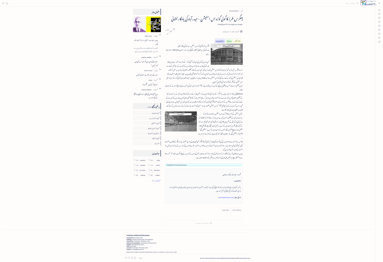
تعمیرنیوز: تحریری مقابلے (153, 128)
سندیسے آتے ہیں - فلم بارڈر (150, 84)
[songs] (150, 80)
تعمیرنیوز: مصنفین (155, 123)
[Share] (168, 31)
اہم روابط (156, 143)
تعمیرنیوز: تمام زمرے (154, 118)
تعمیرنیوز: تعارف (155, 113)
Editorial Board (149, 252)
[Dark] (7, 3)
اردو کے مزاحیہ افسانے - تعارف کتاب (147, 74)
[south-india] (225, 209)
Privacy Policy (173, 252)
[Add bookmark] (174, 29)
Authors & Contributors (158, 252)
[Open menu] (379, 3)
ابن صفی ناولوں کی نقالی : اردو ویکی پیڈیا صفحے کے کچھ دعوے (146, 95)
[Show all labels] (156, 180)
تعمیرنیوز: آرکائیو (155, 138)
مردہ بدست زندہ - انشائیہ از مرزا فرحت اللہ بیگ (146, 42)
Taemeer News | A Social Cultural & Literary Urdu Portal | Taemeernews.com (227, 258)
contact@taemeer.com (226, 197)
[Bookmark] (3, 3)
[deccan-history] (237, 209)
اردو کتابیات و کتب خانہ (153, 133)
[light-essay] (148, 36)
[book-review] (148, 70)
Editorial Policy (130, 252)
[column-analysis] (146, 57)
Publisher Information (139, 252)
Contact (167, 252)
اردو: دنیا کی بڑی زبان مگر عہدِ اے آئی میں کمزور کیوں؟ (146, 63)
